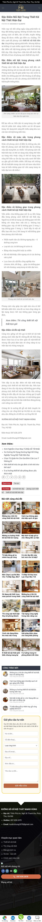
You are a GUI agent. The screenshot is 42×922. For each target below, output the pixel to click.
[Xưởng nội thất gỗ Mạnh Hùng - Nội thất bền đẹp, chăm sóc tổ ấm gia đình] (21, 8)
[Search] (39, 8)
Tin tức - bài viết (9, 854)
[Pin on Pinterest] (20, 477)
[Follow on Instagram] (7, 871)
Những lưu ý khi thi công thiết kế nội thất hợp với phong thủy (24, 674)
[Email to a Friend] (15, 477)
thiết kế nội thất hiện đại (14, 492)
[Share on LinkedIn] (24, 477)
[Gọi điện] (21, 917)
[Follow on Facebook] (3, 871)
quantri (22, 24)
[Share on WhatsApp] (3, 477)
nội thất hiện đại (18, 489)
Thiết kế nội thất (9, 842)
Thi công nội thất (10, 846)
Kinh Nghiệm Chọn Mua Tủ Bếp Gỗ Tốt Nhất (22, 449)
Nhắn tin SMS (37, 920)
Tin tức (16, 483)
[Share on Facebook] (7, 477)
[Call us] (15, 871)
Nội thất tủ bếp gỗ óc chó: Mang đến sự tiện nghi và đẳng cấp (24, 699)
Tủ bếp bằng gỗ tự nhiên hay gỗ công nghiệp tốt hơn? (23, 708)
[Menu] (3, 8)
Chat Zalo (12, 920)
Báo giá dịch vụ (9, 850)
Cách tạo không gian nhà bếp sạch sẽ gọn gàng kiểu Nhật (23, 682)
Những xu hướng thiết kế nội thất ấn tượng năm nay (23, 691)
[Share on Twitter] (11, 477)
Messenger (29, 920)
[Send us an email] (11, 871)
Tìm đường (5, 920)
